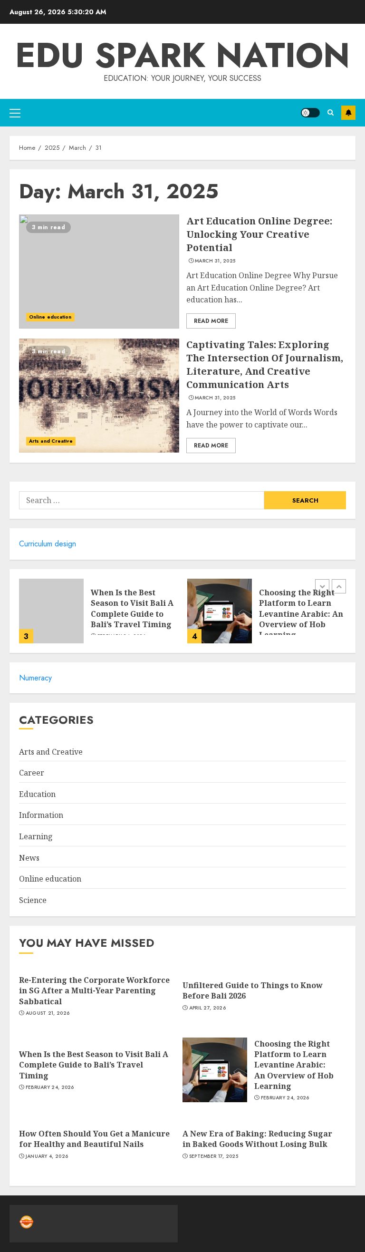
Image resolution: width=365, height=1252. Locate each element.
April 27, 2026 (207, 1008)
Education (37, 794)
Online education (50, 316)
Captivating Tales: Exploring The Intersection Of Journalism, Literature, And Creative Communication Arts (264, 364)
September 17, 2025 (213, 1156)
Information (41, 815)
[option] (98, 616)
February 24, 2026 (50, 1087)
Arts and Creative (51, 441)
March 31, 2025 (215, 261)
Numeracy (35, 677)
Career (31, 772)
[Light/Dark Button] (310, 112)
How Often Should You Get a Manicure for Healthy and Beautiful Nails (94, 1138)
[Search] (330, 112)
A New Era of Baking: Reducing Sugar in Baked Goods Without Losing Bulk (257, 1138)
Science (33, 900)
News (29, 858)
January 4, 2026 (47, 1156)
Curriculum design (47, 543)
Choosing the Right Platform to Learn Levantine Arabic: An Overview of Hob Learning (301, 614)
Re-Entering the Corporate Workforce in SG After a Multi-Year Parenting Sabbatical (94, 991)
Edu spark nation (182, 55)
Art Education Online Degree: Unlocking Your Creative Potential (259, 234)
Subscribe (348, 113)
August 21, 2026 (48, 1013)
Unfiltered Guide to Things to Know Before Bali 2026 (252, 990)
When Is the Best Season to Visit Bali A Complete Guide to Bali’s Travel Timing (132, 608)
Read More (211, 321)
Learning (36, 836)
